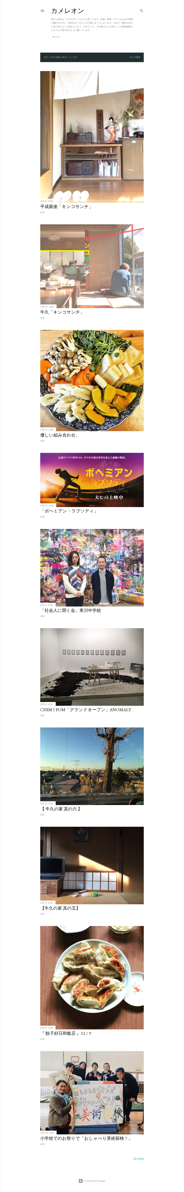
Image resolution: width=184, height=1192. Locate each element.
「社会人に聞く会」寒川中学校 (70, 610)
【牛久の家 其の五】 (60, 908)
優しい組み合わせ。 (60, 435)
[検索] (141, 9)
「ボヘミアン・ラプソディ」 (69, 511)
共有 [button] (42, 212)
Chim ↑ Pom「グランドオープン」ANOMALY (85, 709)
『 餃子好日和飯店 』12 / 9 (65, 1033)
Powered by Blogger (94, 1180)
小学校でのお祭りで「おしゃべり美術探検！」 (86, 1138)
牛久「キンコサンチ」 (62, 312)
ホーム (56, 36)
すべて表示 (135, 57)
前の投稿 (139, 1158)
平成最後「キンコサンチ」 (66, 206)
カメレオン (67, 10)
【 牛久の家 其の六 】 (61, 809)
